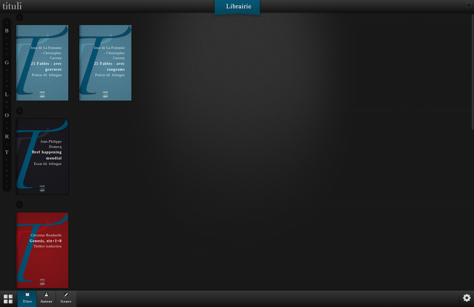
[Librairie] (237, 9)
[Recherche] (469, 5)
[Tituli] (12, 2)
